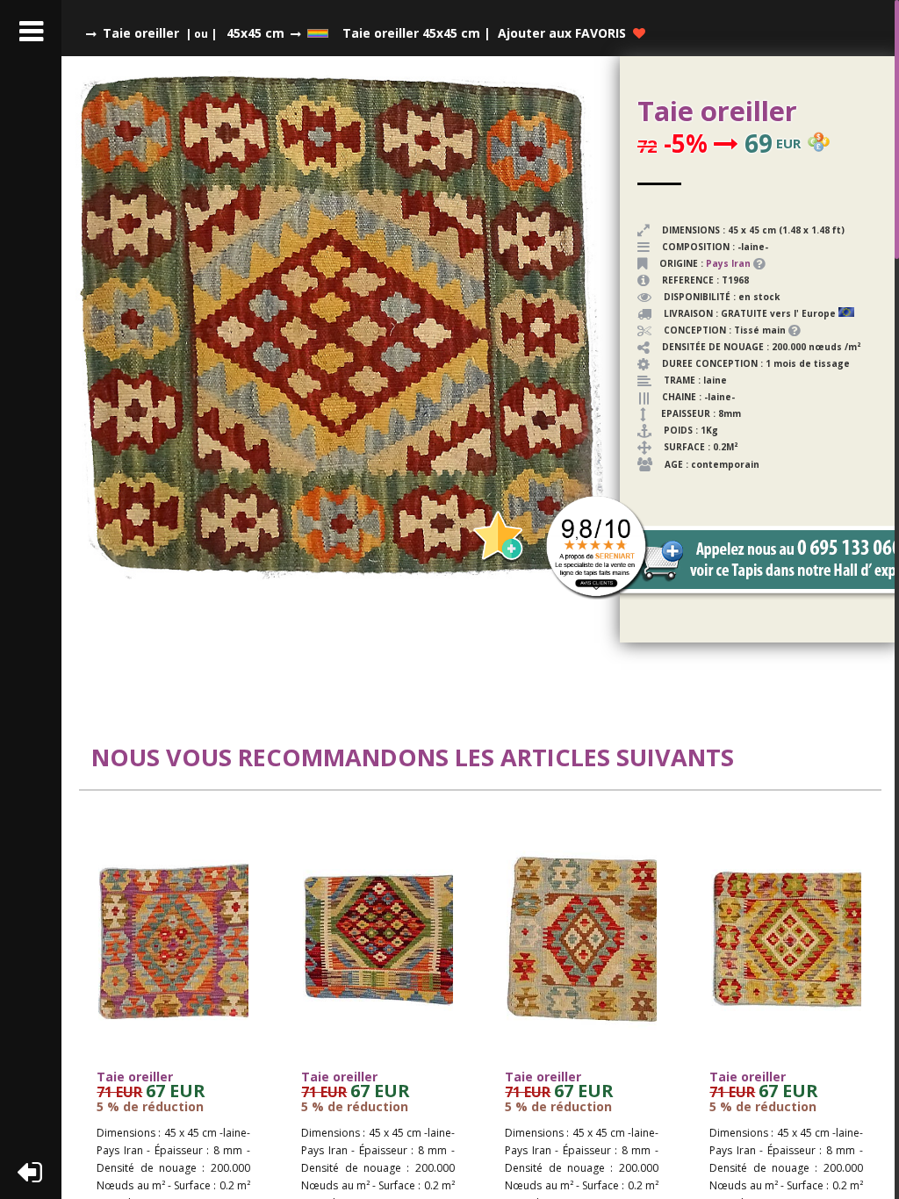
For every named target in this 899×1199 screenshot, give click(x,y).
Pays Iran (728, 263)
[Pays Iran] (752, 263)
